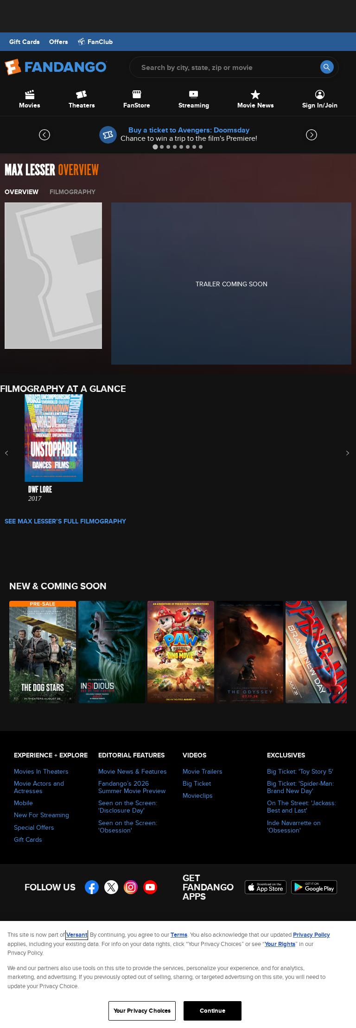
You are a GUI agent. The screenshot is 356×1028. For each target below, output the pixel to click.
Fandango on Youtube (150, 887)
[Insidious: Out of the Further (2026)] (107, 652)
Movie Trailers (202, 771)
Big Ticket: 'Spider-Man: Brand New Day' (300, 787)
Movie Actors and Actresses (39, 787)
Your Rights (280, 944)
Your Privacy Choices (142, 1010)
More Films (341, 453)
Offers (58, 41)
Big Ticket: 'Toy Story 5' (300, 771)
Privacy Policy (311, 934)
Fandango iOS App (265, 887)
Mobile (23, 802)
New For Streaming (41, 815)
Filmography (72, 191)
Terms (179, 934)
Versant (76, 934)
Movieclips (198, 795)
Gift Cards (24, 41)
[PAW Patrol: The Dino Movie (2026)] (176, 652)
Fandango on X (111, 887)
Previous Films (15, 453)
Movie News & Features (132, 771)
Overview (21, 191)
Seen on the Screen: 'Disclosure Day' (127, 806)
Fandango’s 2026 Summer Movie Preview (131, 787)
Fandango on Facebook (92, 887)
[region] (178, 974)
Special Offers (34, 827)
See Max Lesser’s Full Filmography (65, 521)
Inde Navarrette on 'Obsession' (294, 826)
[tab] (155, 146)
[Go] (327, 67)
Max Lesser (30, 170)
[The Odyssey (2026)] (245, 652)
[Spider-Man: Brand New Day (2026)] (315, 652)
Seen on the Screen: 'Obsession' (127, 826)
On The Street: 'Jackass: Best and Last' (301, 806)
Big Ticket (197, 783)
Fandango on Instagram (131, 887)
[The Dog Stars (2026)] (38, 652)
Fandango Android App (314, 887)
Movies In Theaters (41, 771)
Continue (212, 1010)
